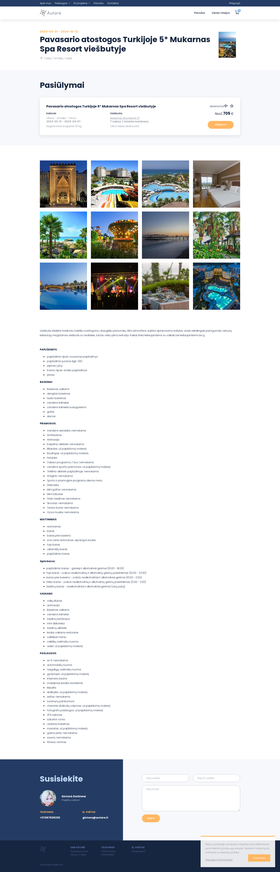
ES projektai (80, 3)
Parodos (99, 3)
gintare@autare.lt (95, 817)
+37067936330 (50, 817)
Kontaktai (113, 3)
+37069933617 (108, 854)
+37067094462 (108, 851)
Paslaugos (61, 3)
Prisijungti (234, 3)
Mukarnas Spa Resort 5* (125, 118)
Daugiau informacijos (219, 860)
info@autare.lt (138, 851)
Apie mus (45, 3)
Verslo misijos (221, 13)
